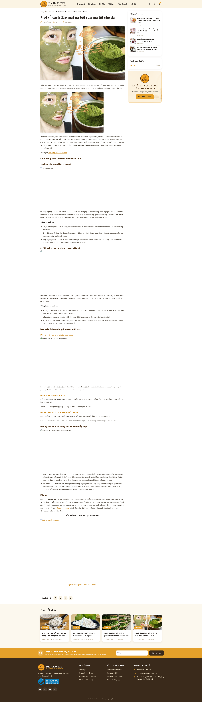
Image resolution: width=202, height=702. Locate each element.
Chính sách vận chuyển (115, 676)
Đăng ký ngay (157, 653)
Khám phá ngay (144, 97)
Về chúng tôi (122, 4)
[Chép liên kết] (71, 598)
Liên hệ (133, 4)
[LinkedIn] (60, 598)
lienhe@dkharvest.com (149, 673)
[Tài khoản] (154, 4)
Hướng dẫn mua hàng (114, 670)
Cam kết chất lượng (86, 673)
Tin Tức (102, 4)
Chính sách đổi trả (113, 673)
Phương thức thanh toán (87, 676)
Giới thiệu (82, 670)
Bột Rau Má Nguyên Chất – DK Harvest (82, 585)
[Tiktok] (55, 689)
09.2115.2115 (146, 670)
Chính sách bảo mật (86, 680)
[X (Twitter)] (66, 598)
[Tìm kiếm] (149, 4)
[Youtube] (50, 689)
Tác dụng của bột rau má (57, 153)
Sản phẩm (92, 4)
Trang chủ (81, 4)
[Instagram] (45, 689)
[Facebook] (55, 598)
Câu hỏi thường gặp (113, 680)
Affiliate (111, 4)
